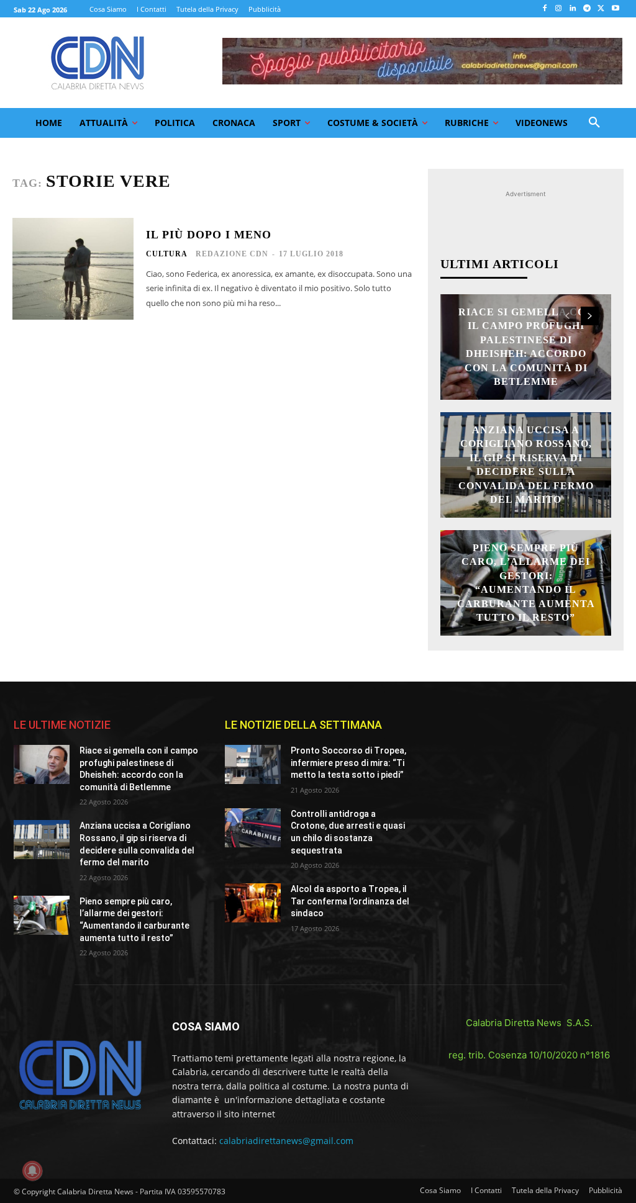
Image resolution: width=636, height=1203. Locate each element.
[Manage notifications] (32, 1171)
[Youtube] (615, 9)
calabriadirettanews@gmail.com (286, 1141)
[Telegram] (587, 9)
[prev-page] (567, 316)
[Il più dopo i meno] (73, 269)
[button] (594, 123)
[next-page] (590, 316)
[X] (601, 9)
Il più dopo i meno (208, 234)
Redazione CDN (232, 254)
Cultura (167, 254)
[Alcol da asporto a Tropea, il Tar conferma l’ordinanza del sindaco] (253, 902)
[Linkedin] (573, 9)
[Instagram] (559, 9)
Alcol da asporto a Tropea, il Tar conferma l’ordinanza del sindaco (350, 901)
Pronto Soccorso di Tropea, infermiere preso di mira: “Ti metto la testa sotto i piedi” (348, 763)
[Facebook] (544, 9)
